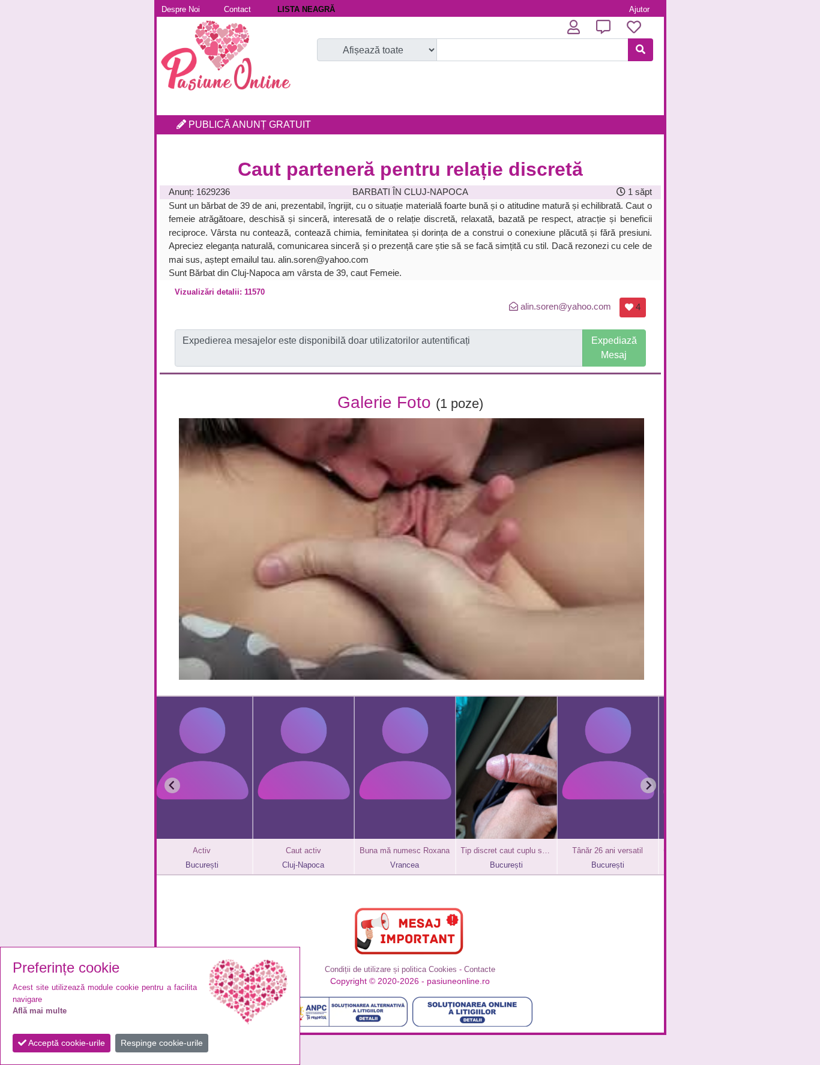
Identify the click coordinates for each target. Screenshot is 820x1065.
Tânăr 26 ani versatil (539, 850)
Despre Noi (180, 9)
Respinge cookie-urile (162, 1043)
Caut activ (235, 850)
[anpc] (348, 1012)
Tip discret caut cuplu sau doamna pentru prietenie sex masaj (438, 850)
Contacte (479, 969)
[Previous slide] (172, 785)
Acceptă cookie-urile (65, 1043)
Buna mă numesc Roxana (337, 850)
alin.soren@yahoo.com (565, 306)
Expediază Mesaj (614, 347)
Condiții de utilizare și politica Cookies (391, 969)
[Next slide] (648, 785)
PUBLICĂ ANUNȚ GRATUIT (248, 124)
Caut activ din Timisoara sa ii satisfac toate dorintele (641, 850)
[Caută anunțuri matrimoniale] (640, 49)
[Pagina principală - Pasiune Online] (226, 93)
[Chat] (603, 27)
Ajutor (639, 9)
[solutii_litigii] (472, 1012)
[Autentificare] (573, 27)
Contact (237, 9)
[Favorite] (634, 27)
